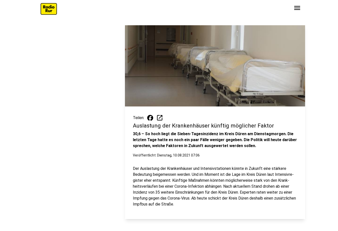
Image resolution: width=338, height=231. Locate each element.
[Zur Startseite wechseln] (49, 9)
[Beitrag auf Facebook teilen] (150, 118)
